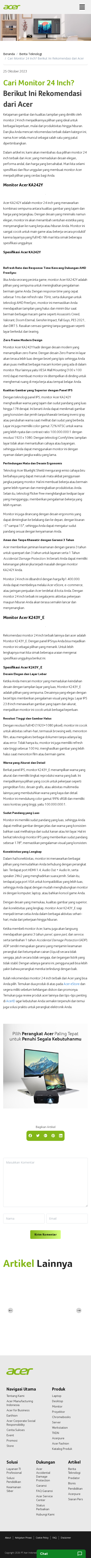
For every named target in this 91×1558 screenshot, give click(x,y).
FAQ (54, 1537)
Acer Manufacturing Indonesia (20, 1403)
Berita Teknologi (30, 54)
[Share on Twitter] (38, 1135)
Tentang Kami (15, 1396)
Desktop (57, 1401)
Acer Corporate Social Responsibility (21, 1423)
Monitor (57, 1406)
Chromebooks (61, 1417)
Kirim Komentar (45, 1234)
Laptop (56, 1396)
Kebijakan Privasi (23, 1537)
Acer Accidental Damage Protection (43, 1474)
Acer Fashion (60, 1443)
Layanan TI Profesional (14, 1471)
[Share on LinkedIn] (60, 1135)
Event (10, 1435)
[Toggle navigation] (82, 7)
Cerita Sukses (16, 1430)
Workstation (60, 1427)
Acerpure (58, 1438)
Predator (74, 1478)
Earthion (12, 1415)
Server (56, 1422)
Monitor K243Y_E (15, 641)
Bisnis (72, 1483)
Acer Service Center (44, 1498)
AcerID (10, 1001)
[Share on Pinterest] (53, 1135)
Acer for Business (18, 1410)
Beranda (9, 54)
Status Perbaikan (42, 1507)
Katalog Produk (62, 1449)
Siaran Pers (75, 1499)
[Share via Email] (45, 1135)
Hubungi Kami (45, 1514)
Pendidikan (75, 1488)
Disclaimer (66, 1537)
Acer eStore (71, 984)
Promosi (12, 1440)
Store (10, 1446)
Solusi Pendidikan (14, 1480)
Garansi (41, 1485)
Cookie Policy (42, 1537)
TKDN (55, 1433)
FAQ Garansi (44, 1491)
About (8, 1537)
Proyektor (58, 1412)
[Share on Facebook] (30, 1135)
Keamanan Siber (14, 1489)
